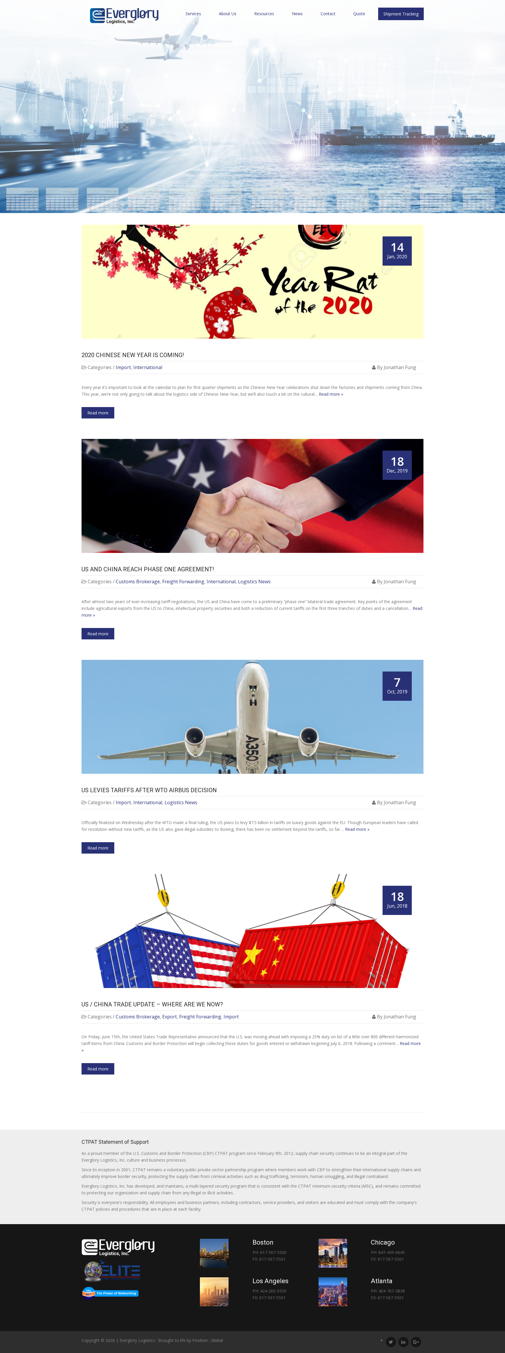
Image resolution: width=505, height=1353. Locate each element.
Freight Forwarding (183, 581)
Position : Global (207, 1340)
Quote (359, 13)
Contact (328, 13)
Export (169, 1016)
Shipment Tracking (400, 14)
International (147, 367)
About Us (227, 13)
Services (193, 13)
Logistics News (254, 581)
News (297, 13)
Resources (264, 13)
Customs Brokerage (138, 581)
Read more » (331, 394)
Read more (97, 413)
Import (123, 367)
